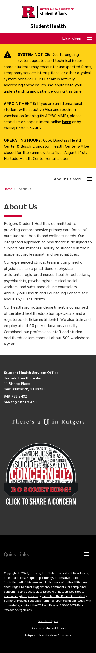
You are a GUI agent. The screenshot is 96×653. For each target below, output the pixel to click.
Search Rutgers (48, 621)
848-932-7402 (15, 396)
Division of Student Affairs (48, 628)
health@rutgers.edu (20, 401)
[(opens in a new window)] (48, 474)
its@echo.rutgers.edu (18, 610)
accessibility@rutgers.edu (21, 596)
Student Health (48, 26)
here (66, 121)
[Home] (48, 12)
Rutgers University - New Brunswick (48, 635)
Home (8, 188)
